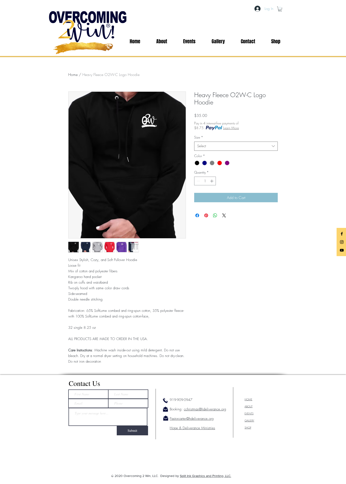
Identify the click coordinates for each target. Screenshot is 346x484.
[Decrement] (198, 181)
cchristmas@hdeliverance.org (205, 409)
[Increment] (212, 181)
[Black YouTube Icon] (341, 250)
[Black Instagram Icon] (341, 242)
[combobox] (236, 146)
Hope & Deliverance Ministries (192, 428)
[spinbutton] (205, 181)
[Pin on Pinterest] (206, 215)
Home (73, 74)
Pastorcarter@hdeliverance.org (192, 418)
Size (198, 137)
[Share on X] (224, 215)
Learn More (231, 128)
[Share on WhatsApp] (215, 215)
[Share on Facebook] (197, 215)
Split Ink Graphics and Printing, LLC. (205, 476)
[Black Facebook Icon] (341, 233)
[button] (280, 9)
